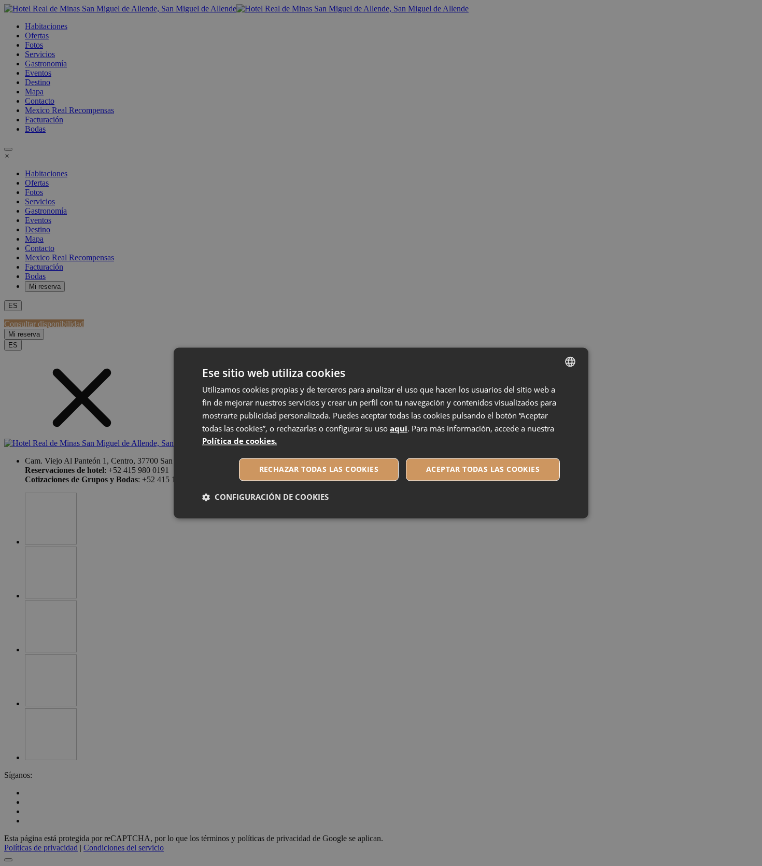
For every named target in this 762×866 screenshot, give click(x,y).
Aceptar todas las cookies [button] (483, 469)
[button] (265, 497)
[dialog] (381, 432)
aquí (398, 428)
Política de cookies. (239, 441)
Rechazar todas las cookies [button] (318, 469)
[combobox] (570, 361)
